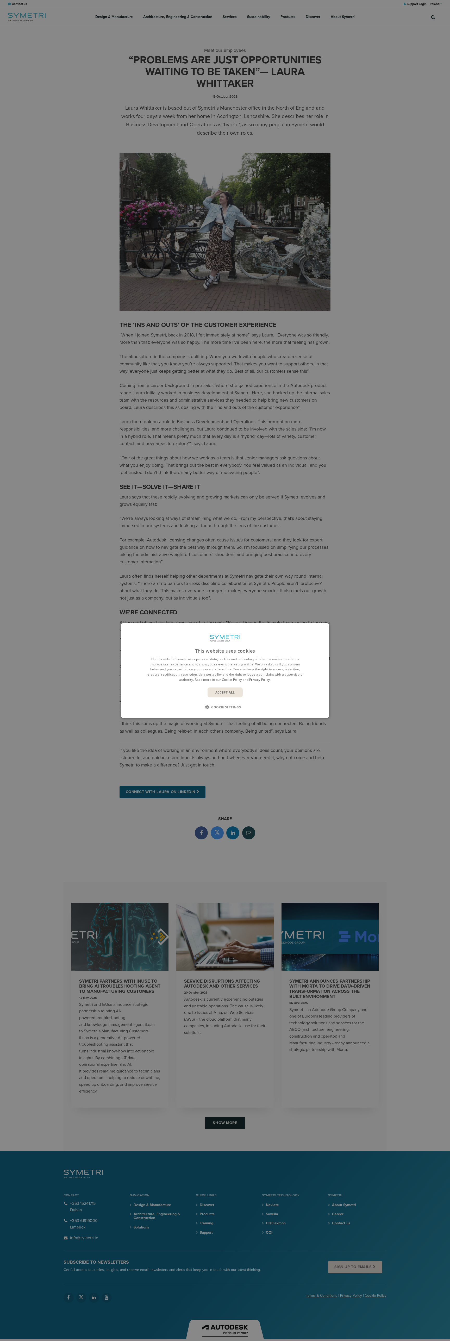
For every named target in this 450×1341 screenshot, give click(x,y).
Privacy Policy (259, 679)
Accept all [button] (225, 692)
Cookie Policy (232, 679)
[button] (225, 707)
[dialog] (225, 670)
